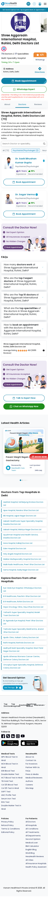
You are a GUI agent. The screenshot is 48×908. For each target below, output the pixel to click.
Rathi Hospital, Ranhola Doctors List (18, 642)
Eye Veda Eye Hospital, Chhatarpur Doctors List (22, 589)
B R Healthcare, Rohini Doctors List (18, 601)
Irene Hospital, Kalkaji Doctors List (18, 543)
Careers (29, 784)
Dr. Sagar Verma (25, 194)
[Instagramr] (18, 736)
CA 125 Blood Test (9, 784)
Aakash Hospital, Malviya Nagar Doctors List (22, 529)
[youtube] (23, 736)
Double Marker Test (10, 774)
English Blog (31, 849)
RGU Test (5, 802)
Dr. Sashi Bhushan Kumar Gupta (25, 160)
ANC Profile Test (8, 795)
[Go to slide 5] (27, 480)
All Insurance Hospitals (36, 863)
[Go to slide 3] (24, 480)
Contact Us (31, 760)
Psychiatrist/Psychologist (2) (26, 150)
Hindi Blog (30, 853)
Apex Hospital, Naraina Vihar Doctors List (21, 510)
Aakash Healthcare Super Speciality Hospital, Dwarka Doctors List (23, 522)
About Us (30, 757)
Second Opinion (33, 839)
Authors (29, 781)
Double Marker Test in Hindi (11, 807)
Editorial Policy (7, 832)
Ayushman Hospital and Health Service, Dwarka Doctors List (20, 536)
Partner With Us (33, 767)
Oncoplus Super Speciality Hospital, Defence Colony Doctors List (23, 666)
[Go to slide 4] (25, 480)
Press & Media (32, 774)
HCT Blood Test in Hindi (11, 777)
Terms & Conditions (10, 828)
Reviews (38, 104)
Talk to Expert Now (26, 398)
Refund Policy (7, 825)
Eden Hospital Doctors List (14, 548)
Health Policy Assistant (36, 867)
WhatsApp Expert (26, 89)
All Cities (29, 860)
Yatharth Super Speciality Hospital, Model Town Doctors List (21, 614)
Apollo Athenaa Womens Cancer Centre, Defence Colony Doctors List (21, 658)
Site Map (30, 788)
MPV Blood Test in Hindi (9, 759)
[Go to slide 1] (20, 480)
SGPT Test (5, 791)
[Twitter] (8, 736)
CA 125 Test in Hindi (10, 788)
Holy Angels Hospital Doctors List (17, 554)
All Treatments (32, 832)
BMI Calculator (32, 846)
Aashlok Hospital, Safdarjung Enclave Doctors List (23, 503)
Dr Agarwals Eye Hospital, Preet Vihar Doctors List (23, 622)
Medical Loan (32, 842)
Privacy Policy (7, 821)
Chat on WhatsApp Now (25, 406)
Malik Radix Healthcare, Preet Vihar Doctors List (24, 564)
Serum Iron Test (8, 798)
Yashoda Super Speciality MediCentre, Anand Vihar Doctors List (23, 630)
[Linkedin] (13, 736)
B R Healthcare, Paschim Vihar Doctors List (22, 596)
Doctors (7, 53)
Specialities (22, 53)
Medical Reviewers (34, 777)
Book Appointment (26, 182)
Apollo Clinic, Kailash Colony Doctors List (21, 637)
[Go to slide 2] (22, 480)
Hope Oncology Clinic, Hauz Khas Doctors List (23, 607)
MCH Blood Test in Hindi (9, 766)
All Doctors (31, 821)
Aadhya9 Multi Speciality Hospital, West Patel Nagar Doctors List (23, 649)
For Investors (31, 764)
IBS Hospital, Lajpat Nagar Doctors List (19, 515)
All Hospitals (31, 825)
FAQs (28, 771)
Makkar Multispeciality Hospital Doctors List (22, 559)
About (7, 104)
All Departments (33, 835)
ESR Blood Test (8, 771)
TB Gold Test (7, 781)
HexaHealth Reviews (35, 856)
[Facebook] (3, 736)
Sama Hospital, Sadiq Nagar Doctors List (21, 570)
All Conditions (32, 828)
